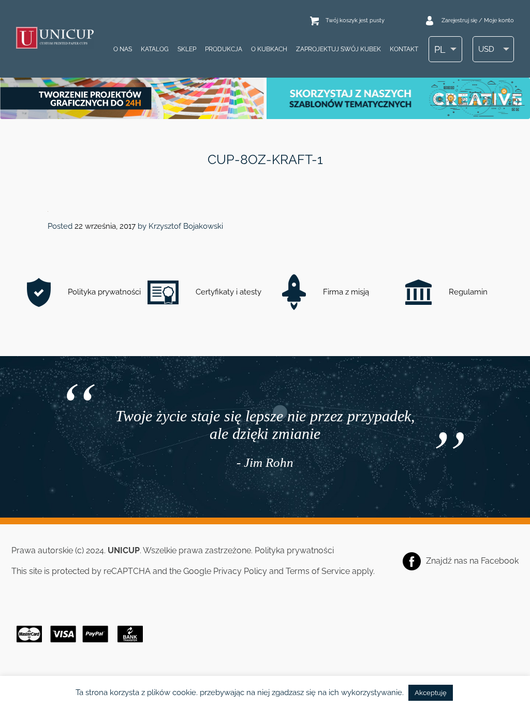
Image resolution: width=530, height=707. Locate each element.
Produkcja (223, 49)
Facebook (500, 561)
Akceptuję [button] (431, 693)
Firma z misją (345, 292)
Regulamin (467, 292)
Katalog (155, 49)
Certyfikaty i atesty (227, 292)
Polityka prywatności (103, 292)
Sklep (187, 49)
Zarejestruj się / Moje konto (477, 20)
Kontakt (404, 49)
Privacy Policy (240, 571)
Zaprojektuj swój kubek (338, 49)
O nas (122, 49)
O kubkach (269, 49)
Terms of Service (318, 571)
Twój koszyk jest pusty (355, 20)
